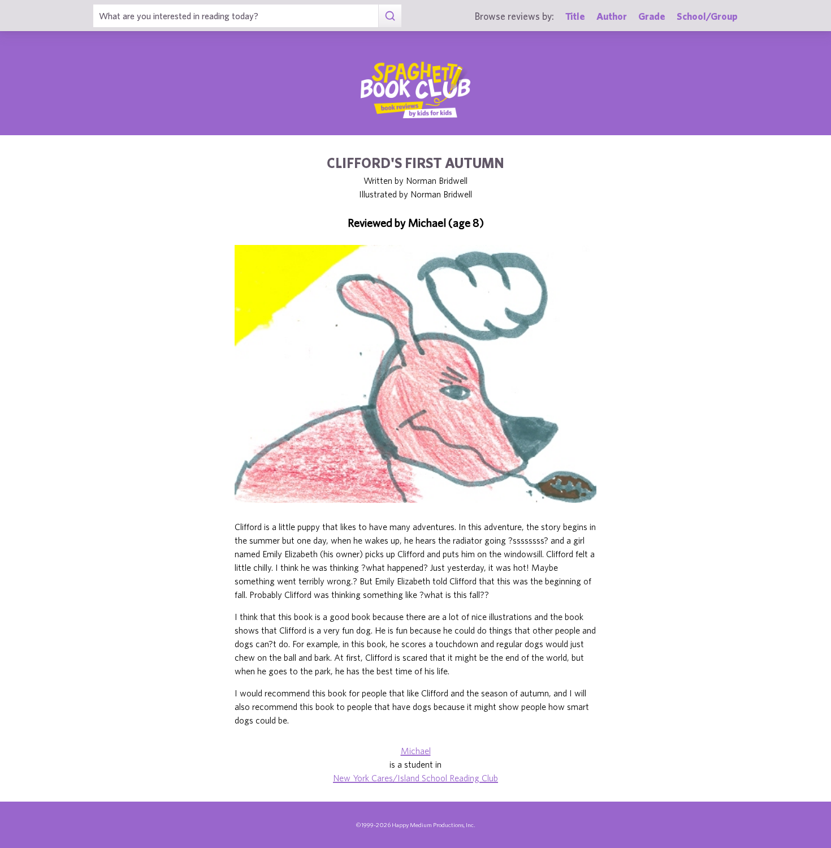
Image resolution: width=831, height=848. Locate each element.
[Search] (389, 16)
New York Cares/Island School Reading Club (415, 778)
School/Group (707, 16)
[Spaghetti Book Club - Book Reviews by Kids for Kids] (415, 90)
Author (611, 16)
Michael (416, 751)
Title (575, 16)
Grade (651, 16)
